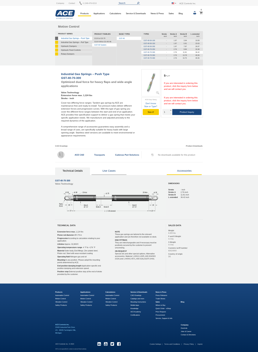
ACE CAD (79, 155)
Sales (158, 302)
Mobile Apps (134, 305)
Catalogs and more (137, 298)
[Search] (139, 3)
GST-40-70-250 (149, 49)
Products (58, 292)
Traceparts (99, 155)
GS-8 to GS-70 (99, 38)
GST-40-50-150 (149, 43)
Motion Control (60, 298)
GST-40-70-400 (149, 58)
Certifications (135, 315)
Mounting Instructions (138, 302)
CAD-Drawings (135, 295)
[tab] (72, 171)
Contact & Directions (188, 335)
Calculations (110, 292)
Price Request (161, 312)
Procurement (160, 315)
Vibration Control (61, 302)
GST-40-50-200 (149, 46)
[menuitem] (84, 13)
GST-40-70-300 (149, 52)
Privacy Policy (189, 344)
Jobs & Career (186, 331)
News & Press (161, 292)
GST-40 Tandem (100, 45)
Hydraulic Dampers (69, 46)
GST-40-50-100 (149, 40)
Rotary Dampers (67, 54)
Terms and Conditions (172, 344)
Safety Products (61, 305)
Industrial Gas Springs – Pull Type (74, 42)
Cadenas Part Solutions (127, 155)
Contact (72, 3)
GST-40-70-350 (149, 55)
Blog (182, 302)
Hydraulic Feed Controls (71, 50)
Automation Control (62, 295)
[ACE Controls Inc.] (65, 14)
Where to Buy (160, 305)
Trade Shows (160, 298)
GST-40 (122, 38)
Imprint (200, 344)
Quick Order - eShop (163, 308)
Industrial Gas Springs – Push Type (75, 38)
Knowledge (134, 308)
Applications (85, 292)
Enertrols (184, 328)
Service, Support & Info (164, 318)
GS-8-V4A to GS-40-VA (102, 42)
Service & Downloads (138, 292)
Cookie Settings (155, 344)
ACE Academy (135, 312)
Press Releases (161, 295)
